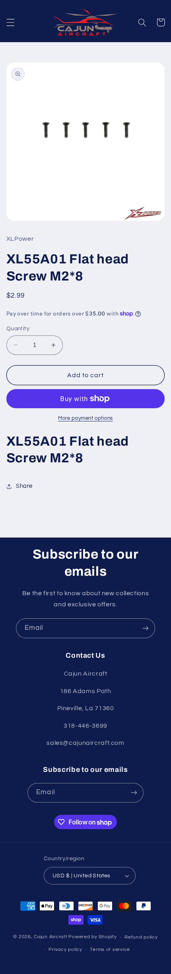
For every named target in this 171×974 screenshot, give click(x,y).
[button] (10, 22)
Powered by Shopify (92, 937)
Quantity (17, 328)
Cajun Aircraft (50, 937)
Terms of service (110, 949)
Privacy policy (65, 949)
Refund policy (141, 937)
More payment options (85, 418)
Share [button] (24, 486)
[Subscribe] (145, 628)
